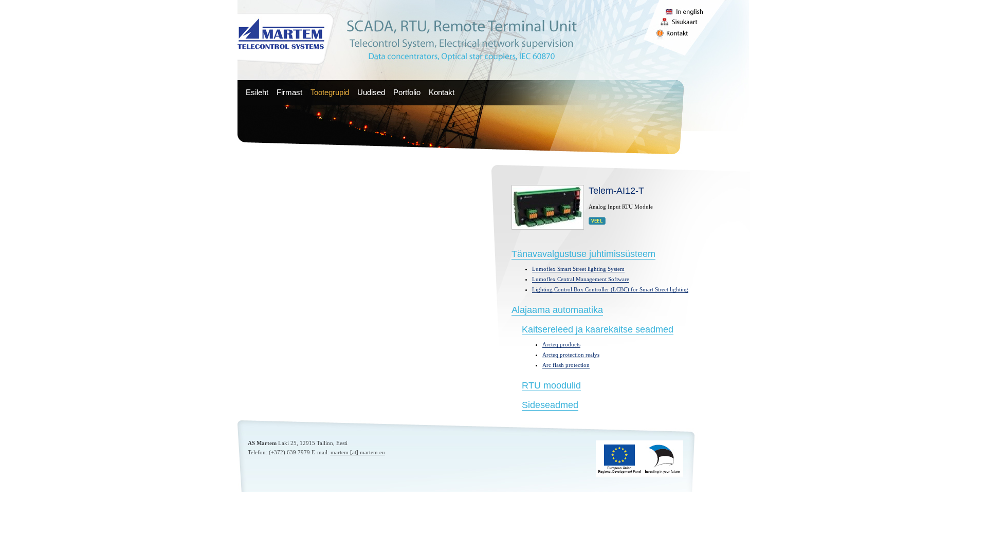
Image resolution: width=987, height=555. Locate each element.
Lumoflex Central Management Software (580, 279)
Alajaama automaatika (557, 310)
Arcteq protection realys (570, 354)
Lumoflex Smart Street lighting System (578, 269)
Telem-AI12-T (616, 191)
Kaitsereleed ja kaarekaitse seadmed (597, 329)
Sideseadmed (550, 405)
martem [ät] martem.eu (358, 452)
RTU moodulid (551, 385)
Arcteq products (561, 344)
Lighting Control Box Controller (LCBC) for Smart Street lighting (610, 289)
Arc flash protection (566, 365)
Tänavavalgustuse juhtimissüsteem (583, 254)
